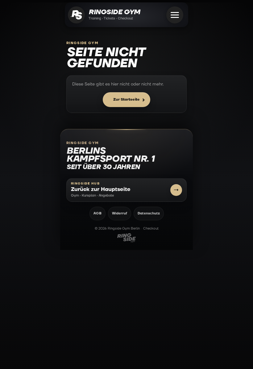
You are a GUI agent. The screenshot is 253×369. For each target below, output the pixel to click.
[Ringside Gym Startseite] (76, 14)
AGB (97, 213)
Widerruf (119, 213)
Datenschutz (149, 213)
